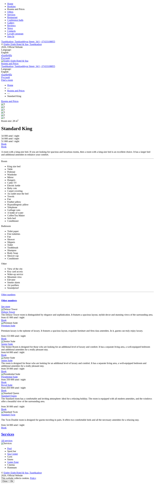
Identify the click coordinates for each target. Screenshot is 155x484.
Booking (11, 6)
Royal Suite (6, 385)
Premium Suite (8, 325)
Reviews (11, 25)
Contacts (11, 31)
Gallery (10, 23)
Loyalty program (15, 33)
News (10, 28)
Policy (33, 478)
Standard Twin (8, 414)
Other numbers (8, 294)
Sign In (10, 36)
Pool (9, 448)
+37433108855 (47, 41)
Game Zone (13, 462)
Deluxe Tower (8, 312)
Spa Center (12, 454)
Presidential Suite (9, 377)
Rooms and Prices (9, 101)
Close (4, 481)
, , (20, 41)
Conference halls (15, 20)
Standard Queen (9, 396)
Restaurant (12, 17)
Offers (10, 12)
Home (10, 3)
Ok (11, 481)
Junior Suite (7, 360)
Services (11, 14)
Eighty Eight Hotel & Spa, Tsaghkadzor (23, 44)
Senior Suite (7, 344)
